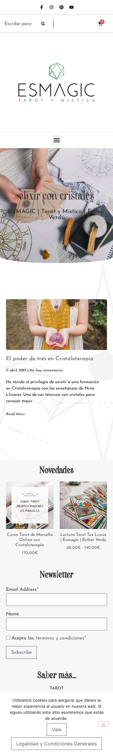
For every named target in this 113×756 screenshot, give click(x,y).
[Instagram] (51, 7)
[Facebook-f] (41, 7)
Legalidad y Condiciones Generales (56, 744)
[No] (103, 724)
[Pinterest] (61, 7)
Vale (56, 729)
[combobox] (20, 24)
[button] (56, 140)
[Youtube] (71, 7)
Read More (15, 414)
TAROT (57, 688)
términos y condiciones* (61, 638)
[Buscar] (47, 24)
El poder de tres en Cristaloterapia (49, 359)
